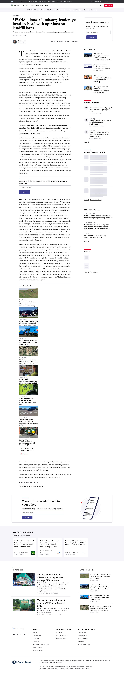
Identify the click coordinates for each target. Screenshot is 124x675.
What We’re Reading (39, 650)
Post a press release (95, 200)
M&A (28, 9)
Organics (69, 9)
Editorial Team (37, 635)
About (35, 632)
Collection (49, 9)
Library (32, 5)
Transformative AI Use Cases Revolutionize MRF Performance (100, 122)
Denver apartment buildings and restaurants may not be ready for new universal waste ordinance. (96, 227)
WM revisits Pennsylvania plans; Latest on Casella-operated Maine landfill (103, 57)
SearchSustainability (68, 1)
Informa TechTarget (69, 660)
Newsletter (36, 641)
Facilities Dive (34, 1)
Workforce (42, 9)
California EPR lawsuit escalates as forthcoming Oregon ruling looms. (97, 217)
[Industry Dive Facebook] (17, 635)
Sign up (109, 5)
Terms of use (53, 668)
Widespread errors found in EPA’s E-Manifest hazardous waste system (101, 90)
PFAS (84, 9)
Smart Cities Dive (51, 1)
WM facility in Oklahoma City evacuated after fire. (95, 237)
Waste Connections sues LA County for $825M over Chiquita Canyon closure (100, 608)
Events (37, 5)
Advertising (59, 632)
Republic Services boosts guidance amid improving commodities (99, 597)
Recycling (62, 9)
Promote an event (95, 272)
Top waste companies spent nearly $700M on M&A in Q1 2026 (51, 603)
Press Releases (44, 5)
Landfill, (29, 486)
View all (86, 142)
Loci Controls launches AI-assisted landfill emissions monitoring (100, 576)
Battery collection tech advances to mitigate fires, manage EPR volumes (50, 577)
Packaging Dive (42, 1)
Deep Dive (25, 5)
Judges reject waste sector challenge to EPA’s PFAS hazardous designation (102, 68)
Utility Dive (59, 1)
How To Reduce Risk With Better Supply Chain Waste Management (99, 134)
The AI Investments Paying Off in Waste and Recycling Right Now (100, 110)
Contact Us (36, 638)
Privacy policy (44, 668)
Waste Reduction (92, 9)
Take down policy (63, 668)
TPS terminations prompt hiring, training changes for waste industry (103, 79)
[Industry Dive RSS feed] (24, 635)
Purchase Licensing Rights (41, 644)
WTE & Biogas (77, 9)
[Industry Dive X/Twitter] (21, 635)
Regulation (34, 9)
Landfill (56, 9)
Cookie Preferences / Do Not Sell (79, 668)
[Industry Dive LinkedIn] (14, 635)
